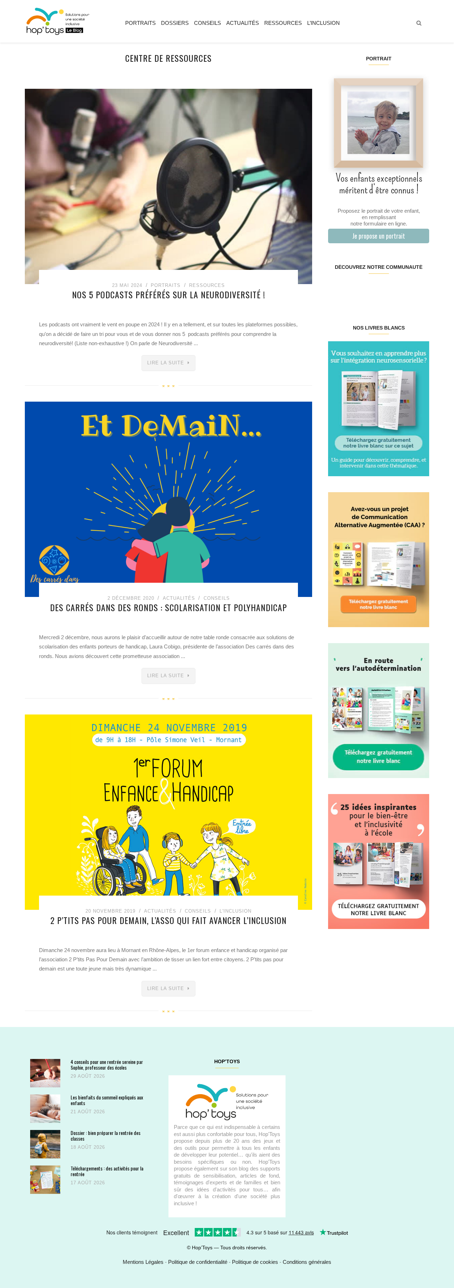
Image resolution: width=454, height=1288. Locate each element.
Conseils (207, 23)
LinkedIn (386, 290)
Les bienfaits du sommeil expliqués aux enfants (107, 1099)
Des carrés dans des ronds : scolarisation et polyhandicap (168, 607)
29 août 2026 (88, 1076)
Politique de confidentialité (197, 1262)
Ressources (283, 23)
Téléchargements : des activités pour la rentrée (107, 1170)
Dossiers (175, 23)
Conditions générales (307, 1262)
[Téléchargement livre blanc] (378, 408)
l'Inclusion (235, 911)
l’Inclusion (323, 23)
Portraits (140, 23)
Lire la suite (165, 362)
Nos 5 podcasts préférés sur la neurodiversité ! (168, 294)
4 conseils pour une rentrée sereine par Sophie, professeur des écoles (107, 1064)
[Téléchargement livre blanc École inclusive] (378, 861)
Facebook (336, 290)
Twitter (420, 290)
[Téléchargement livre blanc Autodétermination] (378, 710)
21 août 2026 (88, 1111)
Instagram (353, 290)
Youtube (403, 290)
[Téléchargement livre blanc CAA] (378, 559)
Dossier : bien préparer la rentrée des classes (105, 1135)
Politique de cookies (255, 1262)
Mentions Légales (143, 1262)
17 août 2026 (88, 1182)
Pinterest (370, 290)
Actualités (242, 23)
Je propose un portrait (378, 235)
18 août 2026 (88, 1147)
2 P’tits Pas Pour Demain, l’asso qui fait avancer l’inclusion (168, 920)
